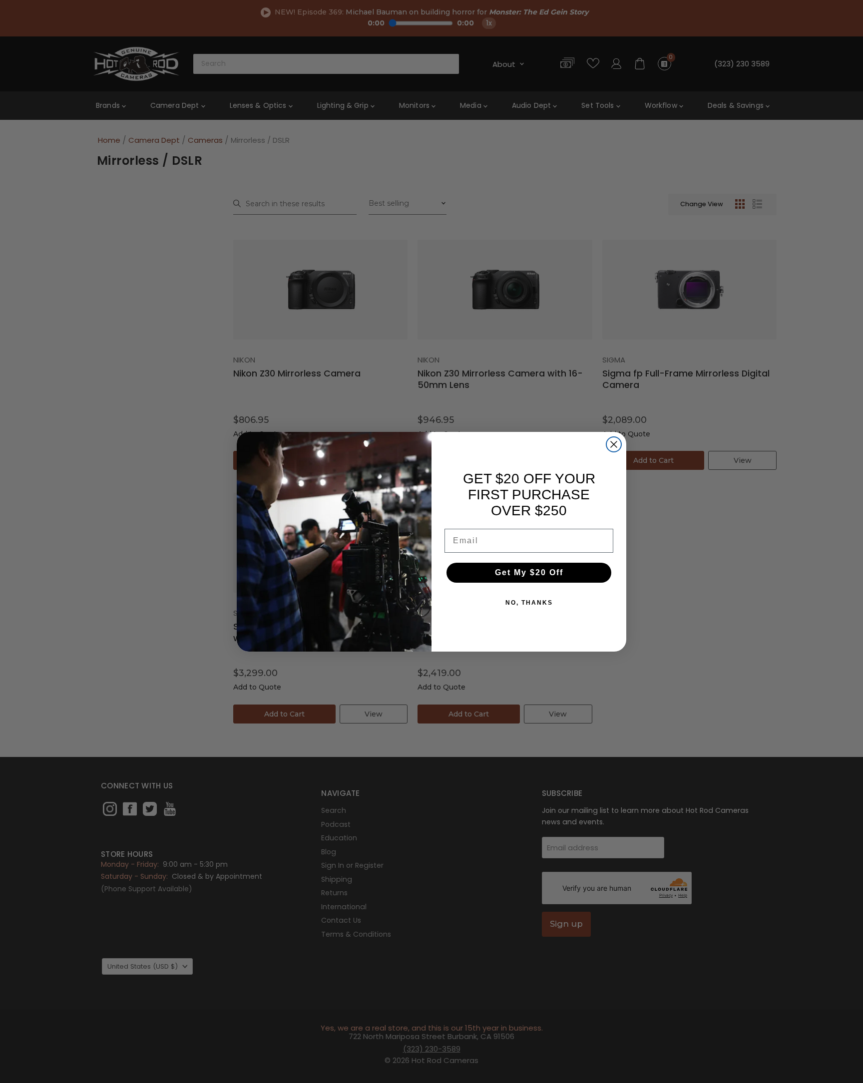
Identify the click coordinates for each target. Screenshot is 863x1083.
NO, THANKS (529, 602)
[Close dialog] (613, 444)
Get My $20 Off (529, 572)
